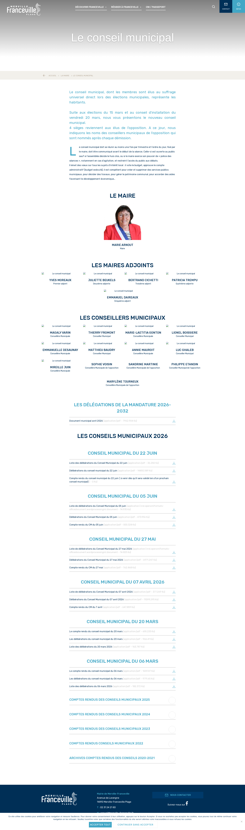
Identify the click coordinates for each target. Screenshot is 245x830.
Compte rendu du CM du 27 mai (102, 567)
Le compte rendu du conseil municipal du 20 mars (112, 631)
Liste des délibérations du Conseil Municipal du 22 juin (114, 463)
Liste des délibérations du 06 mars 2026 (106, 686)
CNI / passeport (156, 7)
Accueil (52, 75)
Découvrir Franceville (89, 7)
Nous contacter (180, 795)
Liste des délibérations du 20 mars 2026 (106, 646)
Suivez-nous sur (177, 804)
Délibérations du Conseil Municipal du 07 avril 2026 (113, 599)
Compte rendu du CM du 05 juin (102, 524)
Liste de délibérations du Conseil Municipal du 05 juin (116, 508)
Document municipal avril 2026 (103, 420)
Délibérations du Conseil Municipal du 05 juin (109, 517)
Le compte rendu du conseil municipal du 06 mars (112, 671)
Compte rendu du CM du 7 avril (102, 607)
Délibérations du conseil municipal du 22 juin (110, 470)
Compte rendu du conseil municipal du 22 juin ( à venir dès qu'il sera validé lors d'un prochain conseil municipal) (119, 480)
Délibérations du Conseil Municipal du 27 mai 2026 (113, 560)
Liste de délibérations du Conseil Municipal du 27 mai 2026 (119, 550)
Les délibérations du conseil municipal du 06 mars (111, 678)
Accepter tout (100, 824)
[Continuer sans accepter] (241, 821)
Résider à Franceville (125, 7)
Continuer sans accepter (135, 824)
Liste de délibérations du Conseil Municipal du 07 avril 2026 (117, 591)
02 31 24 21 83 (108, 807)
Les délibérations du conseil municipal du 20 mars (111, 639)
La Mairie (65, 75)
